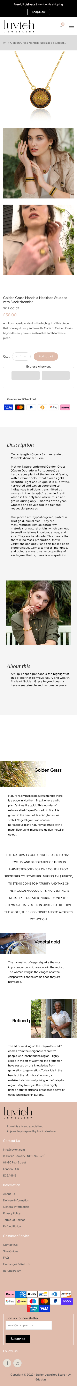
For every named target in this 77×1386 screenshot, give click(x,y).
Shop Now (38, 12)
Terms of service (14, 1220)
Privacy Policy (12, 1213)
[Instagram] (17, 1363)
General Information (16, 1207)
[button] (25, 375)
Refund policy (12, 1226)
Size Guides (10, 1251)
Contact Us (10, 1245)
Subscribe (18, 1339)
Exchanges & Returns (17, 1264)
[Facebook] (7, 1363)
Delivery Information (16, 1200)
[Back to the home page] (4, 42)
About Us (9, 1194)
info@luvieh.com (14, 1149)
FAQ (6, 1257)
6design (41, 1379)
